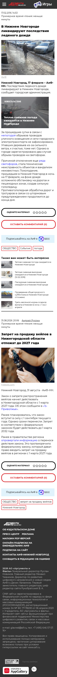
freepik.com (8, 384)
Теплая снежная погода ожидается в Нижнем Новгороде (33, 263)
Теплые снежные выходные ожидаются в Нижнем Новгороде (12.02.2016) (31, 274)
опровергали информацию (19, 440)
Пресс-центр (11, 534)
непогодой (8, 135)
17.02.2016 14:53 (9, 12)
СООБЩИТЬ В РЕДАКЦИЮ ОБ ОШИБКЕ (26, 559)
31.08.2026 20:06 (10, 320)
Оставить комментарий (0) (28, 224)
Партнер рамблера (29, 662)
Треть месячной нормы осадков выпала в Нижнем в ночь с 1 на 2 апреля (30, 304)
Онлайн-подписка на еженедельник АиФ (17, 544)
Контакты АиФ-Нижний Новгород (26, 554)
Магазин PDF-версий (16, 538)
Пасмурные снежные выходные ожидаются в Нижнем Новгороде (31, 283)
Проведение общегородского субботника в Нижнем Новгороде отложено (31, 294)
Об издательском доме (19, 529)
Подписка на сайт (15, 550)
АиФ (3, 77)
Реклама (28, 534)
